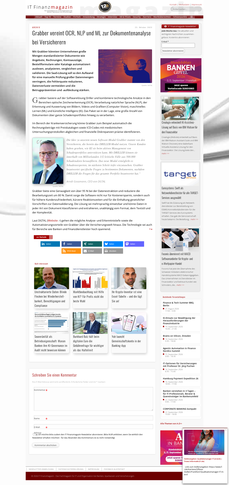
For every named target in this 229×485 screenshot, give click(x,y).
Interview (112, 16)
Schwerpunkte (180, 16)
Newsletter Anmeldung (41, 469)
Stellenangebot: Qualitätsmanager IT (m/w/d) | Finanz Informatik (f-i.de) (203, 460)
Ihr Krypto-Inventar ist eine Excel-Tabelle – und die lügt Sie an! (127, 296)
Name (41, 419)
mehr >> (165, 153)
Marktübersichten (162, 16)
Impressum (197, 4)
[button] (191, 16)
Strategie (101, 16)
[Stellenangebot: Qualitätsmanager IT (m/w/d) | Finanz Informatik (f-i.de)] (204, 442)
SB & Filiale (125, 16)
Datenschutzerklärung (70, 469)
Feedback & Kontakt (114, 469)
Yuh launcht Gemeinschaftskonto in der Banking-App (126, 341)
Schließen (226, 430)
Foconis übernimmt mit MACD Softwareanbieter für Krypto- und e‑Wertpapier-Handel (177, 259)
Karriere (147, 16)
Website (53, 220)
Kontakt (173, 4)
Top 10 (48, 16)
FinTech (77, 16)
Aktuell (38, 16)
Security (137, 16)
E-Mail (165, 41)
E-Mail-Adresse (41, 429)
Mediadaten (184, 4)
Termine (57, 16)
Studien (67, 16)
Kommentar (41, 390)
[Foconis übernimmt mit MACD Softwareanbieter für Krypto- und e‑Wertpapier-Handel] (180, 240)
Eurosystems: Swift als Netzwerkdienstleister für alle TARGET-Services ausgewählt (180, 193)
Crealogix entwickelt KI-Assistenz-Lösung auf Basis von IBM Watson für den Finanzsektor (179, 127)
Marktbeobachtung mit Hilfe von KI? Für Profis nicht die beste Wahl (88, 296)
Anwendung (89, 16)
